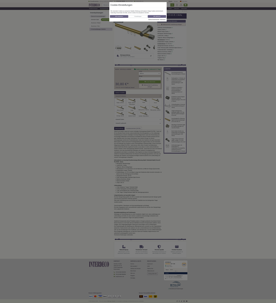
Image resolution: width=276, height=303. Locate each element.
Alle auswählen (119, 16)
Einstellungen (138, 16)
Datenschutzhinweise (153, 19)
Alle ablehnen (156, 16)
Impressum (163, 19)
